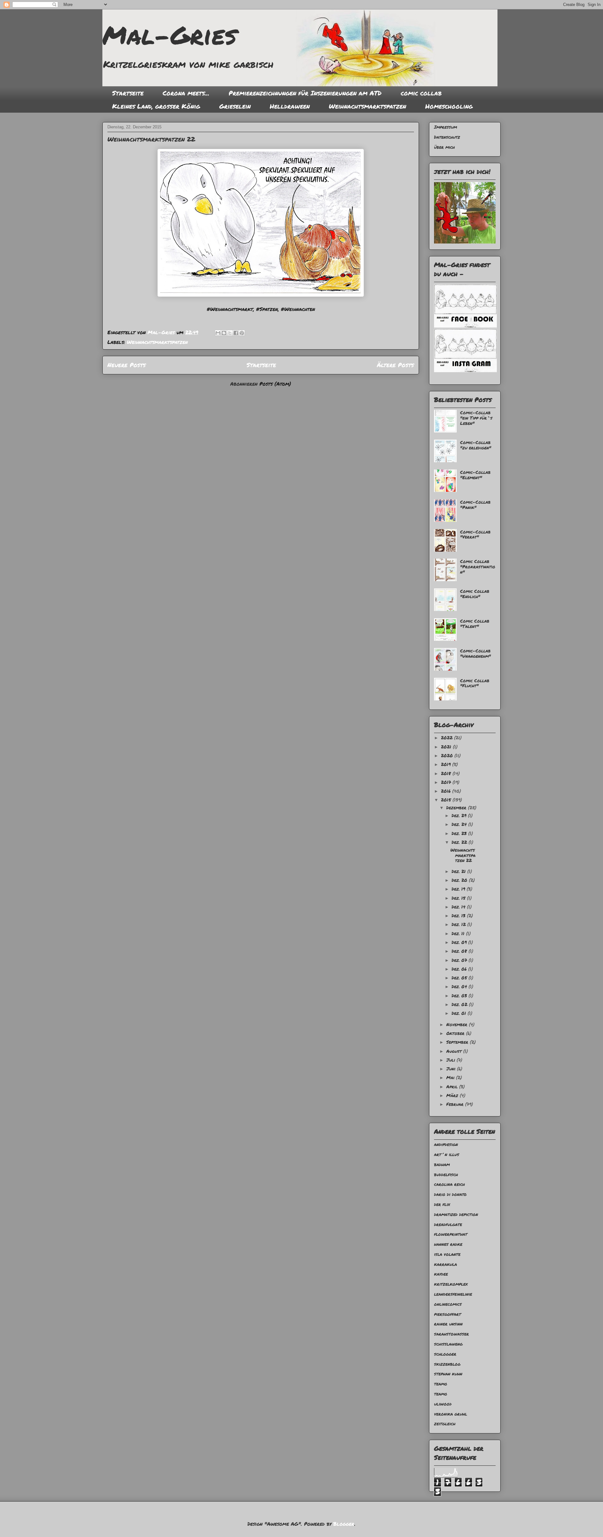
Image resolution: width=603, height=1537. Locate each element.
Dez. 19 (459, 889)
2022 (447, 737)
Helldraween (290, 106)
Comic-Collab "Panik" (475, 504)
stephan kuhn (448, 1373)
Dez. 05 (460, 977)
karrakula (445, 1264)
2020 (447, 755)
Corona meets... (186, 92)
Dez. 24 (460, 824)
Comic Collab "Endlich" (474, 593)
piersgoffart (447, 1314)
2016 (446, 791)
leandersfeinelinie (453, 1294)
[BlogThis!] (224, 333)
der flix (442, 1204)
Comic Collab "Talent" (474, 623)
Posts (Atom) (275, 383)
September (458, 1042)
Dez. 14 (459, 906)
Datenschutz (447, 137)
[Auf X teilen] (230, 333)
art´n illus (446, 1154)
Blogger (343, 1523)
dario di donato (450, 1194)
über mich (444, 147)
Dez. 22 (460, 842)
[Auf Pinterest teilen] (242, 333)
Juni (451, 1068)
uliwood (443, 1403)
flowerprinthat (450, 1234)
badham (442, 1164)
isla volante (447, 1254)
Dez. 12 (459, 924)
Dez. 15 (459, 898)
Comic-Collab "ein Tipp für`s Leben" (476, 417)
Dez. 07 (460, 960)
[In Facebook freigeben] (236, 333)
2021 (447, 746)
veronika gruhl (450, 1414)
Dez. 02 (460, 1004)
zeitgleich (444, 1423)
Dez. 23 (460, 833)
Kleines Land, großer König (156, 106)
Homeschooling (449, 106)
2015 (447, 799)
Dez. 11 (459, 933)
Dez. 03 (460, 995)
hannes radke (448, 1244)
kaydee (441, 1274)
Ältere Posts (395, 365)
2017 (447, 782)
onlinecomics (448, 1304)
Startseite (128, 92)
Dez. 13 (459, 915)
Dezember (457, 807)
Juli (451, 1060)
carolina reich (449, 1184)
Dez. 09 (460, 942)
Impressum (445, 127)
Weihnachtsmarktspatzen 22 (151, 139)
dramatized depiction (456, 1214)
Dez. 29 (460, 815)
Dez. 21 (459, 871)
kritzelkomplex (451, 1284)
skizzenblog (447, 1364)
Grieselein (235, 106)
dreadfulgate (448, 1224)
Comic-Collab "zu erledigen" (475, 445)
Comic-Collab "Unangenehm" (475, 653)
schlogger (445, 1354)
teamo (440, 1383)
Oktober (456, 1033)
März (453, 1095)
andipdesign (446, 1144)
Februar (455, 1104)
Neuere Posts (126, 365)
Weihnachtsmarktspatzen (367, 106)
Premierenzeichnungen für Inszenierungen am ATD (305, 92)
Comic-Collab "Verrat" (475, 534)
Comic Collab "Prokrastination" (477, 566)
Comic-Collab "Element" (475, 474)
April (452, 1086)
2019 (446, 764)
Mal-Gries (169, 34)
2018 (447, 773)
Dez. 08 (460, 951)
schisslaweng (448, 1344)
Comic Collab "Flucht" (474, 683)
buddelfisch (446, 1174)
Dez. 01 (460, 1013)
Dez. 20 (460, 880)
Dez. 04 (460, 986)
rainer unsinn (448, 1323)
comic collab (421, 92)
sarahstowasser (451, 1334)
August (454, 1051)
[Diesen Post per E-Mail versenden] (218, 333)
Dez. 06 (460, 969)
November (457, 1024)
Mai (451, 1077)
